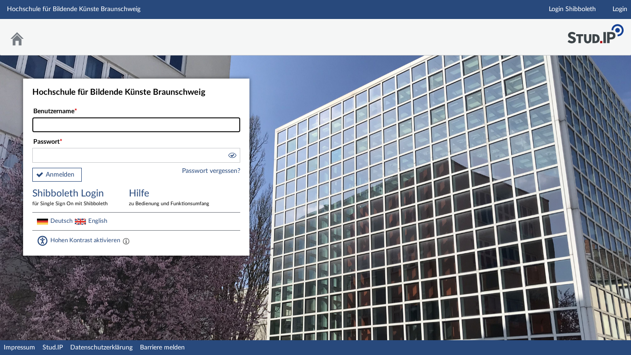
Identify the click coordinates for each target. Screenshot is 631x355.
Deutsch (61, 221)
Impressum (19, 347)
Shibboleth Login (70, 197)
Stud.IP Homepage (595, 31)
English (97, 221)
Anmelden (60, 174)
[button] (232, 157)
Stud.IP (52, 347)
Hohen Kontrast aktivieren (85, 240)
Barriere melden (162, 347)
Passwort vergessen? (211, 171)
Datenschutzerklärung (101, 347)
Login (620, 9)
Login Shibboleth (572, 9)
